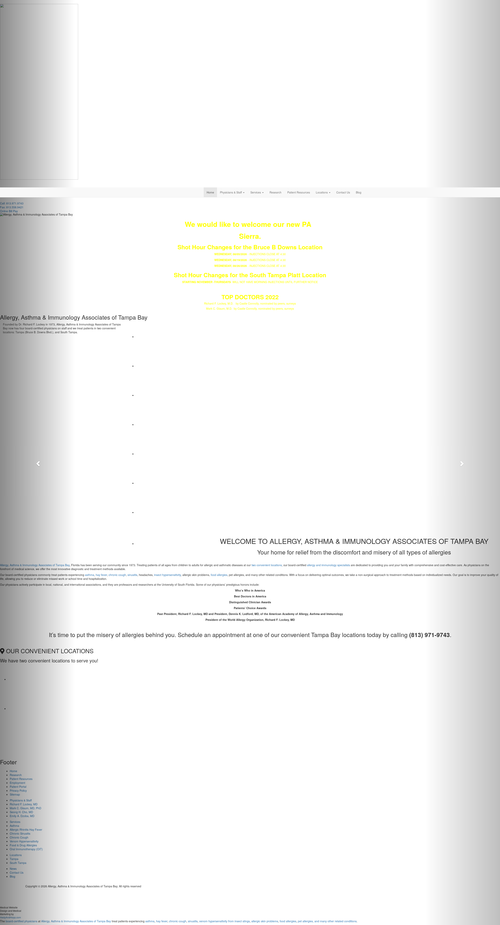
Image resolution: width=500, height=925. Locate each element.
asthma (89, 575)
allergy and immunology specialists (328, 565)
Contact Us (343, 192)
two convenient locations (267, 565)
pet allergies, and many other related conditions (327, 921)
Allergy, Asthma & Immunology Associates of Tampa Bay (76, 921)
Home (210, 192)
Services (256, 192)
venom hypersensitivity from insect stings (224, 921)
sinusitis (132, 575)
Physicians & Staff (231, 192)
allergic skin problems (264, 921)
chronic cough (117, 575)
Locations (322, 192)
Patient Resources (298, 192)
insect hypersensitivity (167, 575)
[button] (37, 462)
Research (275, 192)
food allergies (219, 575)
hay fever (101, 575)
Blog (358, 192)
